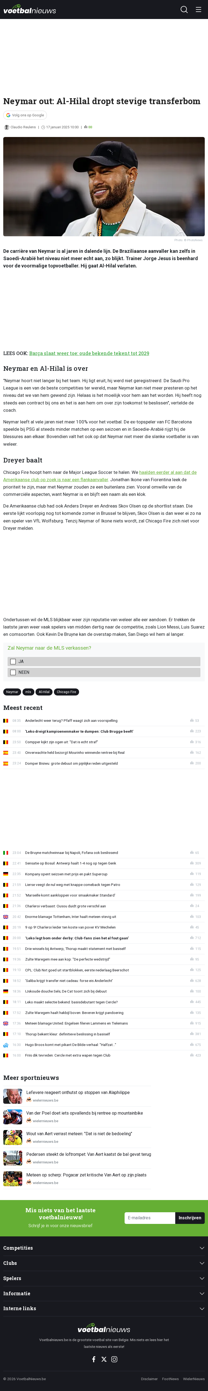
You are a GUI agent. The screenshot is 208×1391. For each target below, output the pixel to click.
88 (90, 127)
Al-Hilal (44, 692)
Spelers (12, 1278)
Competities (18, 1248)
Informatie (16, 1293)
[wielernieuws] (104, 1327)
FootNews (170, 1379)
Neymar (12, 692)
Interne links (19, 1308)
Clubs (10, 1263)
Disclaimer (149, 1379)
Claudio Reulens (23, 127)
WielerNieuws (194, 1379)
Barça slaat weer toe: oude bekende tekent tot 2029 (89, 353)
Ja (21, 661)
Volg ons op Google (28, 115)
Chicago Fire (66, 692)
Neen (23, 672)
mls (28, 692)
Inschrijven (190, 1217)
